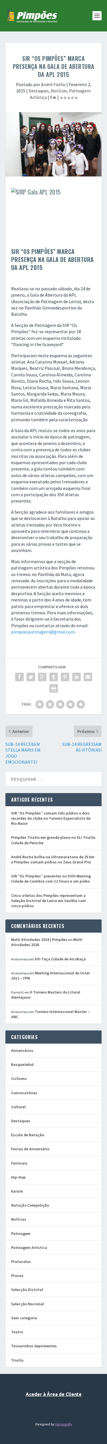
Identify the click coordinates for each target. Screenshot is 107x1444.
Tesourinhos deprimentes (34, 1345)
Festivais (19, 1163)
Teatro (17, 1331)
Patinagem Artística (29, 1247)
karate (17, 1191)
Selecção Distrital (27, 1289)
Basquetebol (22, 1064)
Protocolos (21, 1261)
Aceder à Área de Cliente (54, 1394)
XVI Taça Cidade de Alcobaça (60, 959)
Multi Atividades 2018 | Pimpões (39, 939)
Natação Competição (30, 1205)
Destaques (39, 91)
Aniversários (22, 1050)
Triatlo (17, 1360)
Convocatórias (24, 1092)
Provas (17, 1275)
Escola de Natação (27, 1134)
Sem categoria (24, 1317)
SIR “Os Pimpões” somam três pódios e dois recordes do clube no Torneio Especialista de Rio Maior (50, 818)
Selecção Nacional (27, 1303)
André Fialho (53, 84)
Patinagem (21, 1233)
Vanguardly (63, 1424)
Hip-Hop (18, 1177)
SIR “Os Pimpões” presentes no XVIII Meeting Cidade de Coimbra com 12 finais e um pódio (51, 878)
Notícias (59, 91)
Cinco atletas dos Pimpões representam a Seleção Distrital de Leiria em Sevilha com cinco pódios (48, 900)
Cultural (18, 1106)
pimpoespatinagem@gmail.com (43, 632)
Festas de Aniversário (30, 1148)
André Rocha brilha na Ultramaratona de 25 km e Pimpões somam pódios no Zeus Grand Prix (52, 859)
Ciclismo (19, 1078)
